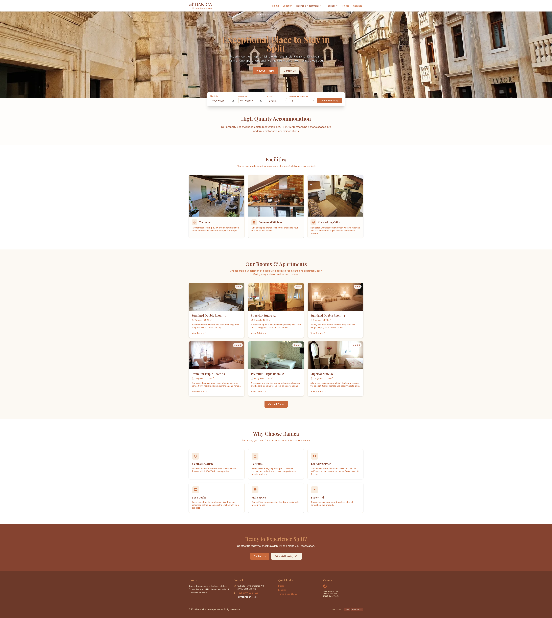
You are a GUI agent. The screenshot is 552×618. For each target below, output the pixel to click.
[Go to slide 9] (278, 14)
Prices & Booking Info (286, 556)
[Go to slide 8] (276, 14)
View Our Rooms (265, 70)
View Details (198, 333)
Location (287, 5)
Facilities (331, 5)
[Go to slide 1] (258, 14)
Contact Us (290, 70)
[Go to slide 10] (281, 14)
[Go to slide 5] (268, 14)
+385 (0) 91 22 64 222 (247, 593)
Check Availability (330, 100)
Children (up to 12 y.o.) (298, 96)
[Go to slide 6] (271, 14)
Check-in (214, 96)
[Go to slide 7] (273, 14)
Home (275, 5)
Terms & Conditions (287, 594)
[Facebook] (325, 586)
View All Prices (276, 404)
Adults (269, 96)
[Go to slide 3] (263, 14)
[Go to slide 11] (283, 14)
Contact (357, 5)
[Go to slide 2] (260, 14)
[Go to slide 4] (265, 14)
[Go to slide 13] (289, 14)
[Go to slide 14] (291, 14)
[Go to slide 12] (286, 14)
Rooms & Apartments (308, 5)
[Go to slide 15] (294, 14)
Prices (345, 5)
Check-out (242, 96)
